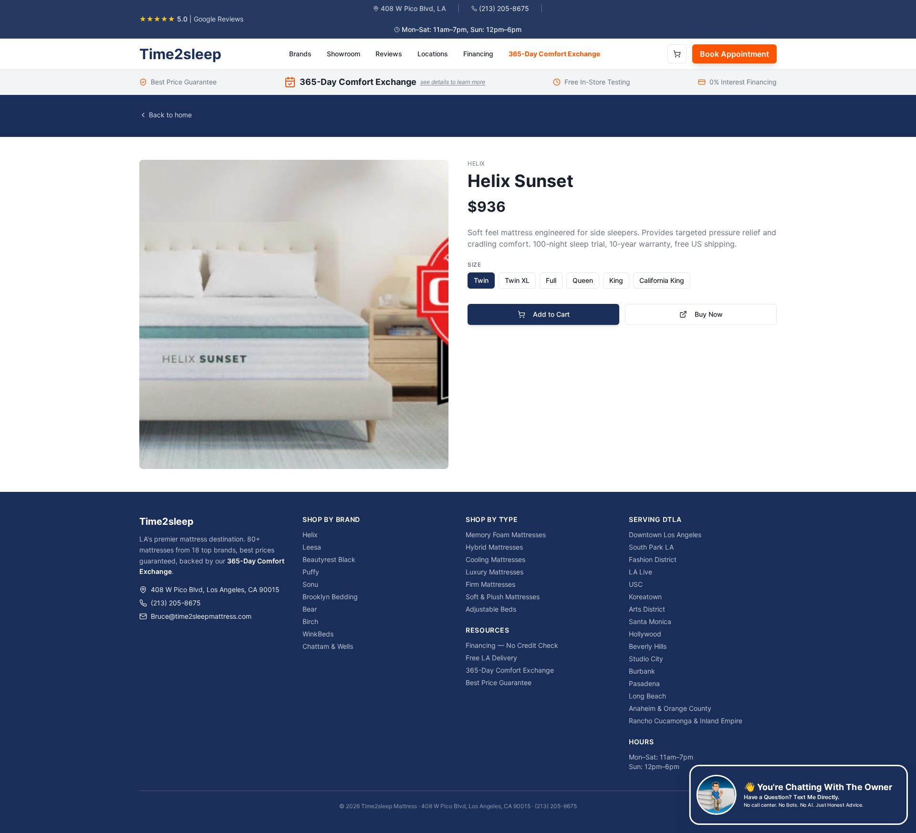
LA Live (640, 572)
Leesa (311, 547)
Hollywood (645, 634)
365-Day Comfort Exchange (554, 54)
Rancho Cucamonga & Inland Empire (685, 721)
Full (551, 280)
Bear (309, 609)
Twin (481, 280)
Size (474, 264)
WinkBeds (317, 634)
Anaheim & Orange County (670, 708)
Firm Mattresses (490, 584)
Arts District (647, 609)
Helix (310, 535)
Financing (478, 54)
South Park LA (651, 547)
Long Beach (647, 696)
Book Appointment (734, 54)
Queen (582, 280)
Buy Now (709, 314)
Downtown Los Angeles (665, 535)
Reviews (388, 54)
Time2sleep (180, 53)
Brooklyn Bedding (330, 597)
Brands (300, 54)
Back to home (170, 115)
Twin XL (517, 280)
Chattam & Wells (327, 646)
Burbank (642, 671)
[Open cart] (677, 53)
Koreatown (645, 597)
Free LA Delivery (491, 658)
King (616, 280)
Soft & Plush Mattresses (503, 597)
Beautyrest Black (328, 559)
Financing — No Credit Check (512, 645)
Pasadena (644, 683)
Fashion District (653, 559)
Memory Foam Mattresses (506, 535)
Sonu (310, 584)
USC (636, 584)
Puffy (310, 572)
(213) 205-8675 (504, 8)
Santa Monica (650, 621)
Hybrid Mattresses (494, 547)
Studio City (646, 659)
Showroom (343, 54)
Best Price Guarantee (498, 682)
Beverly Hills (647, 646)
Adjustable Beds (491, 609)
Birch (310, 621)
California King (661, 280)
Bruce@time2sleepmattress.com (201, 616)
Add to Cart (551, 314)
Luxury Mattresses (494, 572)
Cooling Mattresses (495, 559)
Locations (432, 54)
